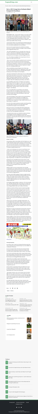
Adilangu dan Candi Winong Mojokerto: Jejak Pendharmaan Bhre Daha (20, 377)
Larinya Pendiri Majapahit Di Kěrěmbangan (17, 391)
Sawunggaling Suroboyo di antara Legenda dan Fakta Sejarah (10, 300)
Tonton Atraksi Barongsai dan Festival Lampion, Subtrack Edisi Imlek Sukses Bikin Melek (11, 310)
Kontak (27, 402)
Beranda (6, 5)
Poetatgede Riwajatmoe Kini (14, 387)
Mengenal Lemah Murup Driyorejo (13, 323)
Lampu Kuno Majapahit (11, 329)
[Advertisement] (19, 350)
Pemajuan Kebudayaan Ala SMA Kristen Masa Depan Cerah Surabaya (20, 363)
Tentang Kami (12, 402)
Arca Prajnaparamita (11, 334)
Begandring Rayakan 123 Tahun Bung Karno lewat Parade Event (26, 300)
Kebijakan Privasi (19, 404)
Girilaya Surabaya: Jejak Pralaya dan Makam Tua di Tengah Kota (20, 372)
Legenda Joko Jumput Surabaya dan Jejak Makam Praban (19, 367)
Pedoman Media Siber (20, 402)
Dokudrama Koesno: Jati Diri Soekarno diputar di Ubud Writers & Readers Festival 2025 (21, 397)
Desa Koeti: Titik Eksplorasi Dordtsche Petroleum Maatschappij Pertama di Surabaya (25, 310)
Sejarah (8, 290)
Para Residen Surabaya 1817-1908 (11, 304)
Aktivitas (10, 5)
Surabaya (12, 290)
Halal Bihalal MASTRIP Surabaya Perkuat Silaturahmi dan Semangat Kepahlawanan (19, 382)
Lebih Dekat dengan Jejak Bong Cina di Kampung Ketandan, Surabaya (26, 305)
